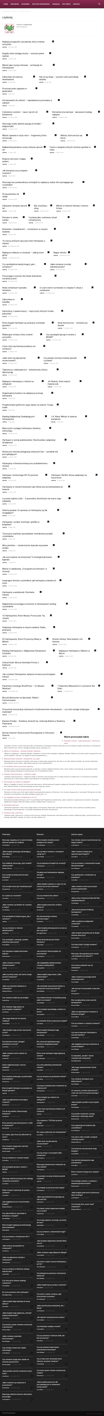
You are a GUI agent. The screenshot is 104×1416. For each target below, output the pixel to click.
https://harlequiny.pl (21, 26)
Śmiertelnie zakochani (11, 805)
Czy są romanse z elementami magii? (51, 1232)
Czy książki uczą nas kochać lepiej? (50, 1188)
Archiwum (15, 4)
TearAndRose (6, 845)
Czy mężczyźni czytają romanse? (84, 944)
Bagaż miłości (59, 252)
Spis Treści (66, 4)
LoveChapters (6, 1035)
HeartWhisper (6, 856)
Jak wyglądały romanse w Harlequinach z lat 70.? (20, 797)
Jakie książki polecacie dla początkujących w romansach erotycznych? (48, 1384)
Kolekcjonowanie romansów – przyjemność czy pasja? (22, 759)
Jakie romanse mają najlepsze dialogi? (52, 1252)
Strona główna (6, 11)
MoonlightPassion (7, 1295)
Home (6, 4)
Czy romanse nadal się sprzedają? (15, 998)
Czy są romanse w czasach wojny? (15, 1158)
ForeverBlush (6, 1023)
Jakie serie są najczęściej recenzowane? (13, 359)
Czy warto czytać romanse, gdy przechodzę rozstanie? (22, 789)
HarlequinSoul (6, 889)
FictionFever (5, 1081)
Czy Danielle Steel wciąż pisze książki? (52, 1021)
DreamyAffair (40, 968)
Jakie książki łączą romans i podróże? (51, 1285)
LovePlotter (5, 933)
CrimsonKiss (5, 1274)
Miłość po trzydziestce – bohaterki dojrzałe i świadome (22, 751)
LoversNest (5, 880)
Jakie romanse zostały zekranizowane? (60, 265)
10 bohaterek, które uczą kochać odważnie (18, 766)
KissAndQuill (5, 1128)
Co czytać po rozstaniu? (11, 896)
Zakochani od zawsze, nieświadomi (12, 78)
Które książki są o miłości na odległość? (17, 782)
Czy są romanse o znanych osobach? (85, 1023)
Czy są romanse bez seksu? (47, 896)
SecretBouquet (41, 845)
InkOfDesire (5, 1139)
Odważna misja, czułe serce (13, 813)
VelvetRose (5, 1306)
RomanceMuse (6, 1151)
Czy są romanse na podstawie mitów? (51, 1076)
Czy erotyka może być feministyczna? (17, 886)
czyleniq (4, 47)
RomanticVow (6, 956)
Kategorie (25, 4)
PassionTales (5, 1000)
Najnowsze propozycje (95, 1413)
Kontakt (76, 4)
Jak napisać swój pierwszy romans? (51, 1317)
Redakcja (56, 4)
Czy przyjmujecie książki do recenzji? (51, 863)
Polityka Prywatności (41, 4)
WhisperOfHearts (7, 868)
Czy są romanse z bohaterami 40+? (16, 1237)
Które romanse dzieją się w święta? (85, 1172)
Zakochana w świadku (8, 300)
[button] (99, 4)
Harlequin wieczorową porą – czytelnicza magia (20, 774)
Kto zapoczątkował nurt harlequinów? (51, 1132)
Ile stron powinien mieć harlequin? (15, 1292)
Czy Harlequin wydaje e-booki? (49, 1326)
